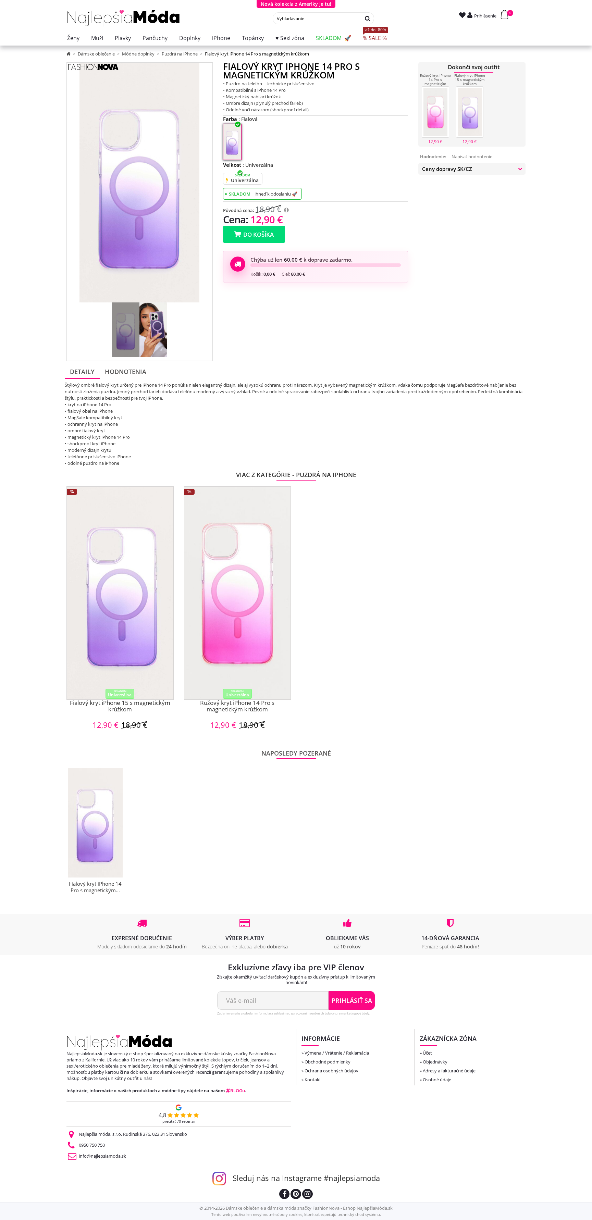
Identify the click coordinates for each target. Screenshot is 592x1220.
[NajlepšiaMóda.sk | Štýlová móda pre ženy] (123, 18)
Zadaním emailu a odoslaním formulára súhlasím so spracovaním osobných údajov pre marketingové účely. (293, 1013)
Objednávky (435, 1062)
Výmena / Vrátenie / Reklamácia (337, 1053)
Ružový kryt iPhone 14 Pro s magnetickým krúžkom (435, 81)
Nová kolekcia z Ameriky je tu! (296, 4)
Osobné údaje (437, 1079)
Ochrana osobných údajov (331, 1071)
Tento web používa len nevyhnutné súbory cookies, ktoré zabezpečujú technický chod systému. (296, 1214)
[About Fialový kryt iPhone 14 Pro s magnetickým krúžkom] (95, 823)
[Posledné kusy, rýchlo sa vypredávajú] (227, 180)
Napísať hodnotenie (472, 156)
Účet (427, 1053)
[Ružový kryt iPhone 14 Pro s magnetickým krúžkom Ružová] (435, 112)
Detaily (82, 372)
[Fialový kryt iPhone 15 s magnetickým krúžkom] (120, 593)
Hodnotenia (125, 372)
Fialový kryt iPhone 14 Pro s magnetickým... (95, 887)
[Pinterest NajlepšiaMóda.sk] (296, 1195)
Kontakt (313, 1079)
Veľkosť (248, 165)
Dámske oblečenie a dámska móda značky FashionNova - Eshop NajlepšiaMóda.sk (309, 1208)
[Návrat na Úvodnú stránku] (69, 54)
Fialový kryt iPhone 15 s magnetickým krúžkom (469, 79)
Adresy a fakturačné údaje (449, 1071)
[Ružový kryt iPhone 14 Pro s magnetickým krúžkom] (237, 593)
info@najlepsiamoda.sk (102, 1156)
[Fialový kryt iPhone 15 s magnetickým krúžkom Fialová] (469, 112)
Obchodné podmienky (327, 1062)
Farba (240, 119)
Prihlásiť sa (352, 1000)
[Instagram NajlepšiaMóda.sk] (307, 1195)
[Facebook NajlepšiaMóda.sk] (284, 1195)
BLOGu (237, 1090)
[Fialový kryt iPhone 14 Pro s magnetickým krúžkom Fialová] (125, 329)
